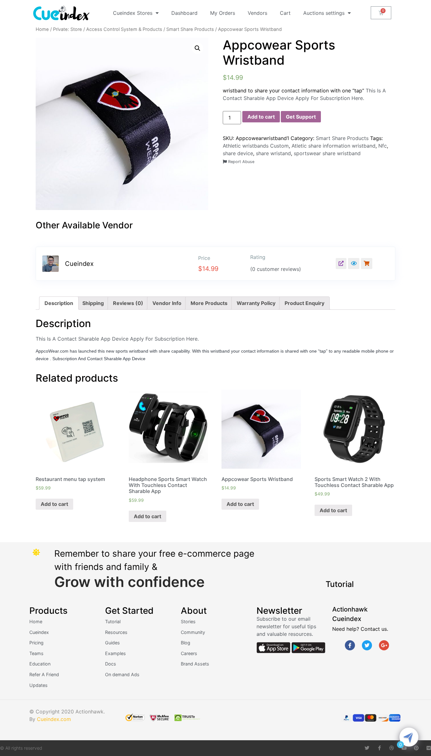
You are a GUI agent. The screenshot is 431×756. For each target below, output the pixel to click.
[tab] (59, 303)
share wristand (273, 153)
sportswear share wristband (327, 153)
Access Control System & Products (124, 29)
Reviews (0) (128, 303)
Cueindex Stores (132, 13)
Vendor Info (166, 303)
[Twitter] (367, 645)
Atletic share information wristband (333, 146)
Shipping (93, 303)
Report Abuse (240, 161)
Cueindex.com (54, 719)
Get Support (301, 117)
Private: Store (67, 29)
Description (58, 303)
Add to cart (261, 117)
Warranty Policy (256, 303)
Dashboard (184, 13)
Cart (285, 13)
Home (42, 29)
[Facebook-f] (350, 645)
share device (238, 153)
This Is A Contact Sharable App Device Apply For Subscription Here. (118, 339)
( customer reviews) (275, 269)
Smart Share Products (190, 29)
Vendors (257, 13)
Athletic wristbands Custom (256, 146)
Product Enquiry (304, 303)
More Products (209, 303)
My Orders (222, 13)
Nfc (382, 146)
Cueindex (79, 263)
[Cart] (381, 12)
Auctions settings (324, 13)
